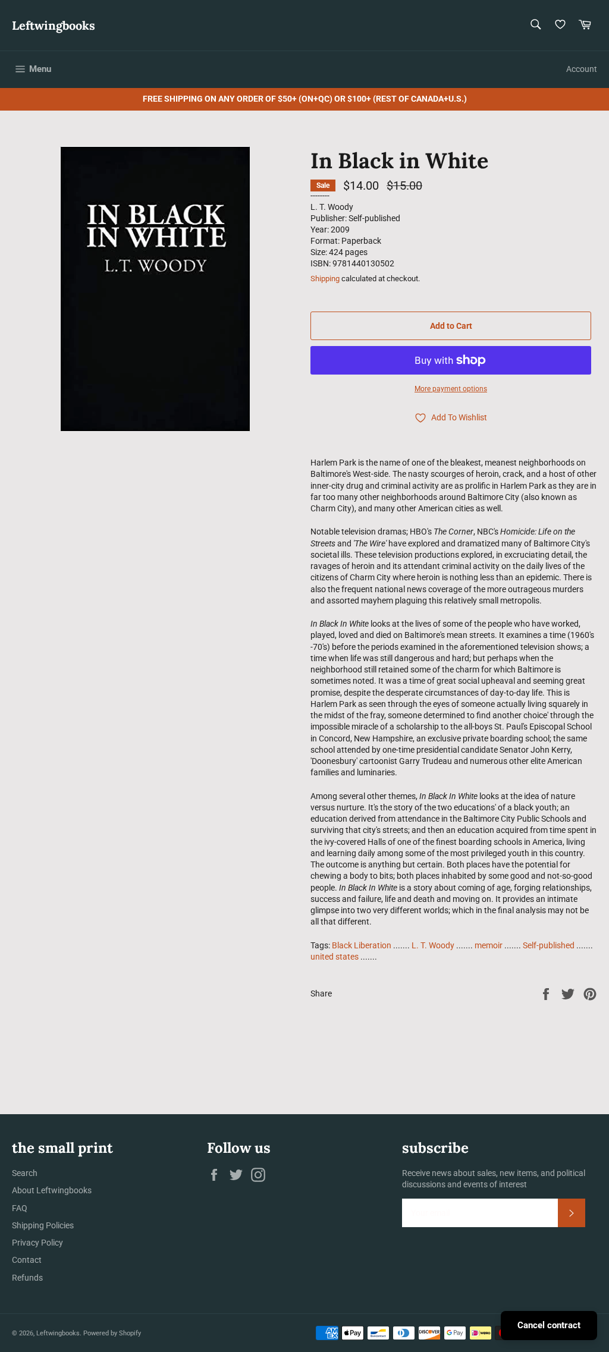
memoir (489, 945)
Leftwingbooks (53, 25)
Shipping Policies (43, 1225)
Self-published (549, 945)
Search (24, 1173)
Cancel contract (548, 1325)
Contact (27, 1260)
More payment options (451, 389)
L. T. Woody (433, 945)
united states (334, 956)
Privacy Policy (37, 1242)
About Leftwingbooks (52, 1190)
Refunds (27, 1277)
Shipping (325, 278)
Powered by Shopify (112, 1333)
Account (581, 69)
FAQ (19, 1208)
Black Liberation (361, 945)
